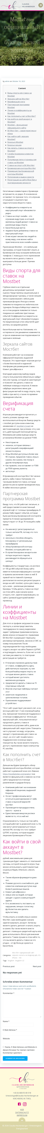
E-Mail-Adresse (10, 1030)
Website (6, 1038)
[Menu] (40, 5)
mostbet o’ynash (24, 426)
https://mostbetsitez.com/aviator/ (17, 774)
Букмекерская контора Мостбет (21, 168)
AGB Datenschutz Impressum (22, 1112)
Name (6, 1021)
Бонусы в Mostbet (15, 142)
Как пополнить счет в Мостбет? (21, 116)
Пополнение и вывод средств (20, 177)
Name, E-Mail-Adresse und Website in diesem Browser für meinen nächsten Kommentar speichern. (20, 1050)
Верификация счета (16, 101)
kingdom (11, 960)
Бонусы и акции (14, 145)
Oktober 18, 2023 (18, 81)
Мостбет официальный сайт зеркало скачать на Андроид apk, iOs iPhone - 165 (26, 955)
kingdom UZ (19, 960)
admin (7, 81)
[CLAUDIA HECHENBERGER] (11, 5)
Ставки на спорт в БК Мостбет (21, 165)
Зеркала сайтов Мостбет (18, 99)
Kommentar (8, 993)
